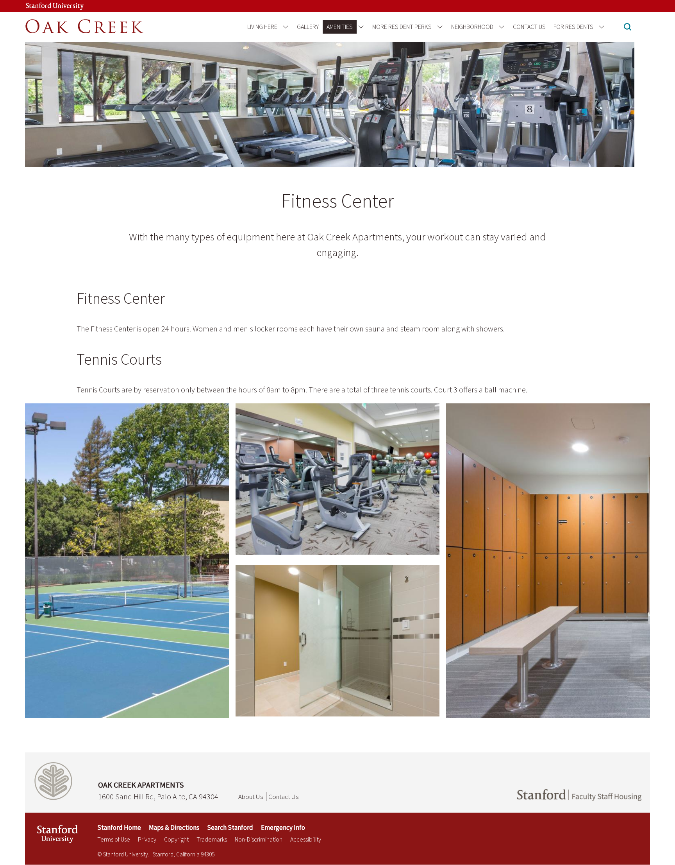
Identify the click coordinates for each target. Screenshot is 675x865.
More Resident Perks (402, 26)
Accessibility (305, 839)
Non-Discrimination (258, 839)
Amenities (340, 26)
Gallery (308, 26)
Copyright (176, 839)
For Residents (573, 26)
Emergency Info (283, 827)
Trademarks (211, 839)
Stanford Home (119, 827)
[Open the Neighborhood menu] (500, 27)
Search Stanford (230, 827)
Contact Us (529, 26)
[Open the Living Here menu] (284, 27)
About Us (250, 796)
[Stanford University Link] (54, 6)
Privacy (147, 839)
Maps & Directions (174, 827)
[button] (627, 27)
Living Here (262, 26)
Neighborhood (472, 26)
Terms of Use (113, 839)
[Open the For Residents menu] (600, 27)
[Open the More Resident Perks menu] (438, 27)
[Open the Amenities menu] (359, 27)
